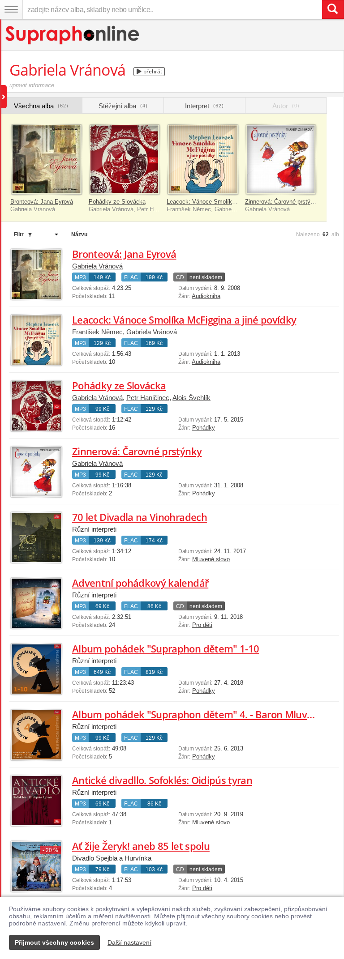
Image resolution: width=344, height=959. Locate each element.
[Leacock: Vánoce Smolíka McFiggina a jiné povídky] (203, 159)
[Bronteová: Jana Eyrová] (46, 159)
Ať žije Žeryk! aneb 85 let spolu (141, 845)
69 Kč (102, 606)
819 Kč (154, 672)
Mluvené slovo (211, 559)
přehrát (152, 71)
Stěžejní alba (123, 106)
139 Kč (102, 540)
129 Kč (102, 343)
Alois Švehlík (191, 397)
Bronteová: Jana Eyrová (41, 201)
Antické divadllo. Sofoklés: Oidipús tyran (162, 780)
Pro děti (202, 625)
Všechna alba (41, 106)
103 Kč (154, 869)
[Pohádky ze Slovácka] (125, 159)
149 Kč (102, 277)
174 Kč (154, 540)
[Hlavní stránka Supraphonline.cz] (73, 35)
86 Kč (154, 606)
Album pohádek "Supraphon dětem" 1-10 (165, 648)
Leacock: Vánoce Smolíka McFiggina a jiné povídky (234, 201)
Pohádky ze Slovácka (117, 201)
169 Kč (154, 343)
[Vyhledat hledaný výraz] (333, 9)
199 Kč (154, 277)
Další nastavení (129, 942)
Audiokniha (206, 296)
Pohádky (203, 427)
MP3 (80, 277)
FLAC (131, 277)
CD (180, 277)
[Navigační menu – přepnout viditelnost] (11, 9)
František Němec (97, 332)
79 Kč (102, 869)
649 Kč (102, 672)
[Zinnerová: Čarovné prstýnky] (281, 159)
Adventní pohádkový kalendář (140, 582)
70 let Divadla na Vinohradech (139, 517)
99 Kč (102, 409)
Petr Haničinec (147, 397)
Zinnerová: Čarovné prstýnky (282, 201)
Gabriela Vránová (97, 266)
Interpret (204, 106)
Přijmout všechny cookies (54, 942)
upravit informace (31, 85)
